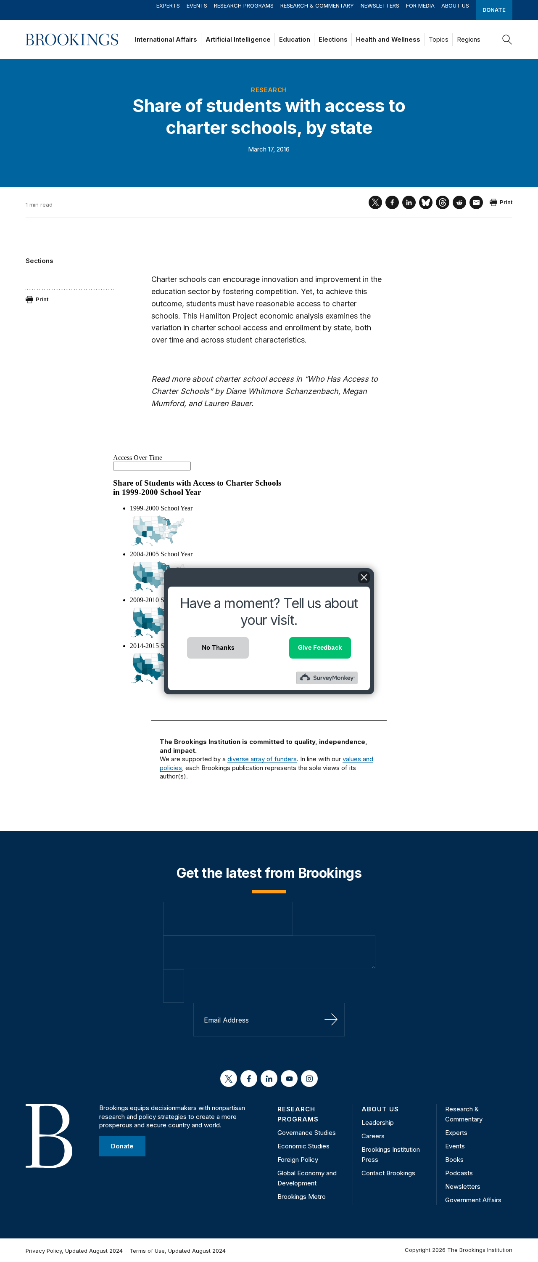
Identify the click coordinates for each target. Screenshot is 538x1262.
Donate (494, 9)
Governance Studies (306, 1133)
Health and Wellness (388, 39)
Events (197, 5)
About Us (455, 5)
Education (294, 39)
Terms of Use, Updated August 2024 (177, 1250)
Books (454, 1160)
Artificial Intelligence (238, 39)
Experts (168, 5)
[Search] (507, 40)
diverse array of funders (262, 759)
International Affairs (166, 39)
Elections (333, 39)
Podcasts (459, 1173)
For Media (420, 5)
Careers (373, 1136)
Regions (468, 39)
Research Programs (244, 5)
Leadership (377, 1123)
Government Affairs (473, 1200)
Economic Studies (303, 1146)
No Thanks (218, 647)
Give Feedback (320, 647)
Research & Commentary (317, 5)
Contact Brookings (388, 1173)
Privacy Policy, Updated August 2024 (74, 1250)
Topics (438, 39)
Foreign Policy (297, 1160)
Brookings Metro (301, 1197)
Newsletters (380, 5)
